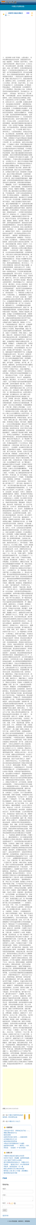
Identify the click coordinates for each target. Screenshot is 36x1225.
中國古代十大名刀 (14, 1121)
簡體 (27, 13)
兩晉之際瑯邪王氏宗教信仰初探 (14, 1168)
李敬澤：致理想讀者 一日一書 (13, 1166)
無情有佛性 (7, 1135)
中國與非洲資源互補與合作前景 (14, 1156)
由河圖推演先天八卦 (10, 1139)
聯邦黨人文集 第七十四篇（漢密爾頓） (16, 1171)
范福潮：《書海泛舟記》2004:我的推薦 (16, 1164)
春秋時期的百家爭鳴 (10, 1141)
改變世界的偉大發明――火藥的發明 (15, 1137)
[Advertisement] (18, 36)
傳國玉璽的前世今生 (10, 1133)
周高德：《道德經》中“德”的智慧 (15, 1147)
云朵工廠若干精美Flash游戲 (13, 1160)
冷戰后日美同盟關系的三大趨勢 (14, 1143)
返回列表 (5, 1215)
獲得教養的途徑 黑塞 (10, 1173)
